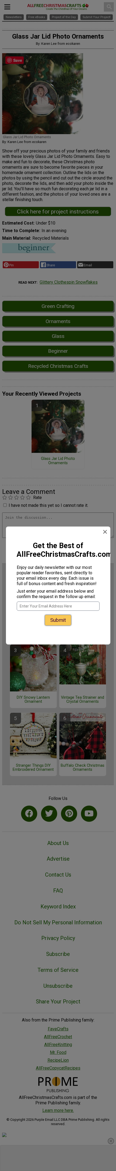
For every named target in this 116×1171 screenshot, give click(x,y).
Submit (58, 620)
